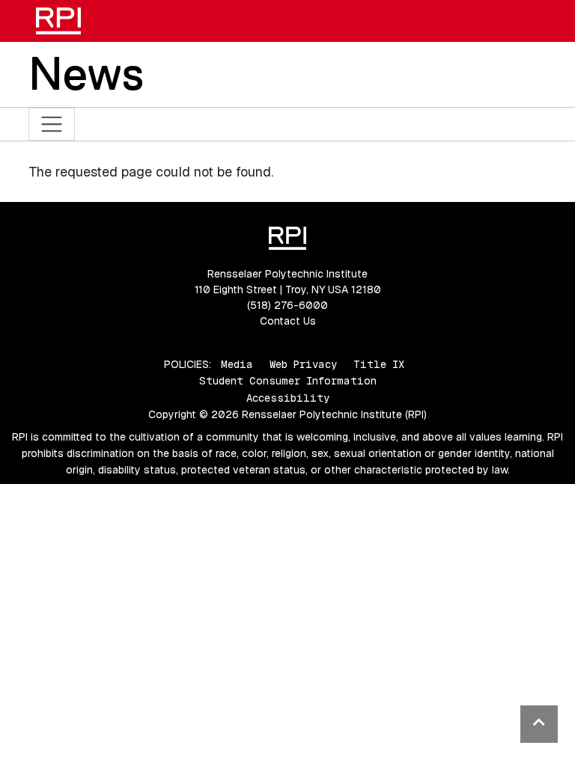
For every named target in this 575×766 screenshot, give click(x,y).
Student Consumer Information (288, 380)
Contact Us (288, 321)
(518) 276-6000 (287, 305)
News (86, 73)
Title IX (378, 364)
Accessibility (287, 398)
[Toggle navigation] (52, 124)
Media (237, 364)
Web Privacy (303, 364)
